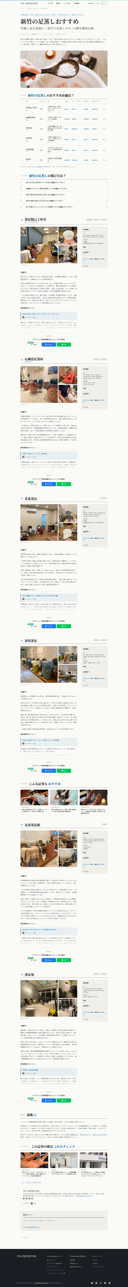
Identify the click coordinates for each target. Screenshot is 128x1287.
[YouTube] (29, 1198)
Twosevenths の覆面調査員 (35, 166)
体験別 (58, 3)
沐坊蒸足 (29, 138)
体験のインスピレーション (77, 14)
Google (33, 344)
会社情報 (76, 3)
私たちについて (51, 1260)
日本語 (91, 3)
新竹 (32, 14)
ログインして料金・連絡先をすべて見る (93, 260)
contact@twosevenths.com (42, 1283)
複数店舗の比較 (24, 14)
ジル (22, 1182)
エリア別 (50, 3)
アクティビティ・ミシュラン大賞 (56, 1273)
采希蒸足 (29, 128)
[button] (39, 245)
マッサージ (28, 1182)
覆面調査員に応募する (76, 1266)
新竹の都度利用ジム (72, 1135)
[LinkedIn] (32, 1198)
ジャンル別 (66, 3)
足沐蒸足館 (30, 149)
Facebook (50, 344)
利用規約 (94, 1263)
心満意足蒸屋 (30, 117)
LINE (65, 344)
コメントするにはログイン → (31, 1227)
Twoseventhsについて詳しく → (84, 1196)
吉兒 (35, 317)
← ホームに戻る (24, 1237)
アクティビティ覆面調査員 (54, 1263)
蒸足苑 (28, 159)
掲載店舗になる (74, 1263)
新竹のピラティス (86, 1135)
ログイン (104, 3)
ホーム (22, 8)
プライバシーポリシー (98, 1266)
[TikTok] (100, 1283)
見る (104, 109)
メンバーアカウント (52, 1266)
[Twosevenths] (26, 1256)
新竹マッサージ (36, 1182)
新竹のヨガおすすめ (99, 1135)
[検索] (98, 3)
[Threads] (26, 1198)
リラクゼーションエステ (32, 8)
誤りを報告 (86, 265)
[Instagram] (24, 1198)
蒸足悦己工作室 (31, 108)
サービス (54, 14)
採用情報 (72, 1260)
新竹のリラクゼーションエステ (42, 14)
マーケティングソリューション (55, 1270)
